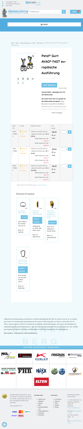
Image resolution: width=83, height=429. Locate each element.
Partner (57, 407)
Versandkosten (41, 185)
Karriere (57, 405)
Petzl (33, 43)
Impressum (41, 413)
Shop (17, 43)
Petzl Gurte (40, 43)
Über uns (57, 401)
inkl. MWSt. (32, 2)
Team (56, 403)
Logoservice (58, 399)
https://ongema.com (73, 408)
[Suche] (64, 12)
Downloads (41, 414)
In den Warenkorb (69, 132)
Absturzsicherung (25, 43)
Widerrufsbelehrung (43, 411)
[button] (44, 24)
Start (12, 43)
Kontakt (40, 403)
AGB (39, 405)
